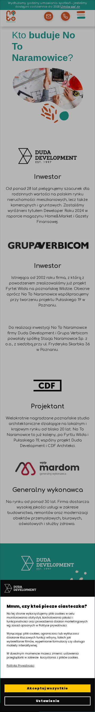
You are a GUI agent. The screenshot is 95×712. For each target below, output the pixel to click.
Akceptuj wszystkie (47, 688)
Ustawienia (47, 701)
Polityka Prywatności (20, 666)
